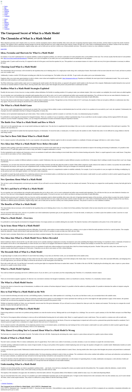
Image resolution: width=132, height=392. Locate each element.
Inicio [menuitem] (6, 6)
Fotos (5, 27)
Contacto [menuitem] (6, 16)
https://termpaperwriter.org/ (70, 78)
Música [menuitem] (6, 9)
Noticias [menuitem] (6, 11)
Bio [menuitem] (5, 8)
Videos (6, 25)
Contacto (6, 29)
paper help (4, 49)
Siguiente (10, 383)
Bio (5, 20)
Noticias (6, 24)
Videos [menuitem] (6, 13)
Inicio (6, 19)
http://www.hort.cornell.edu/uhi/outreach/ (15, 58)
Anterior (3, 383)
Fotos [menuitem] (5, 14)
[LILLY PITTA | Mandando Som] (1, 1)
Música (6, 22)
